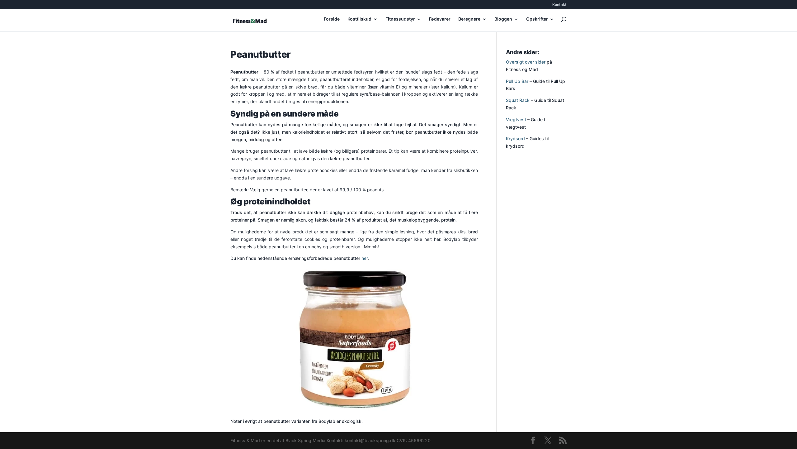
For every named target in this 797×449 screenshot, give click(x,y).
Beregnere (469, 19)
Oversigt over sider (525, 61)
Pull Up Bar (517, 81)
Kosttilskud (359, 19)
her (364, 258)
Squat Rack (518, 100)
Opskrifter (537, 19)
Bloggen (503, 19)
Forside (332, 19)
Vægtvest (516, 119)
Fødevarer (439, 19)
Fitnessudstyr (400, 19)
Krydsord (515, 138)
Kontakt (559, 5)
